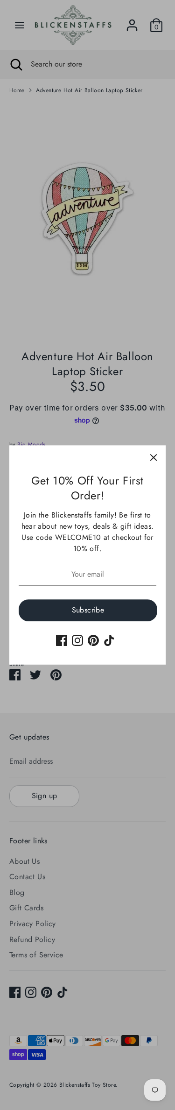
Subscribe (88, 610)
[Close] (153, 457)
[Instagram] (77, 640)
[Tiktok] (109, 640)
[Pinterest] (93, 640)
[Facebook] (61, 640)
